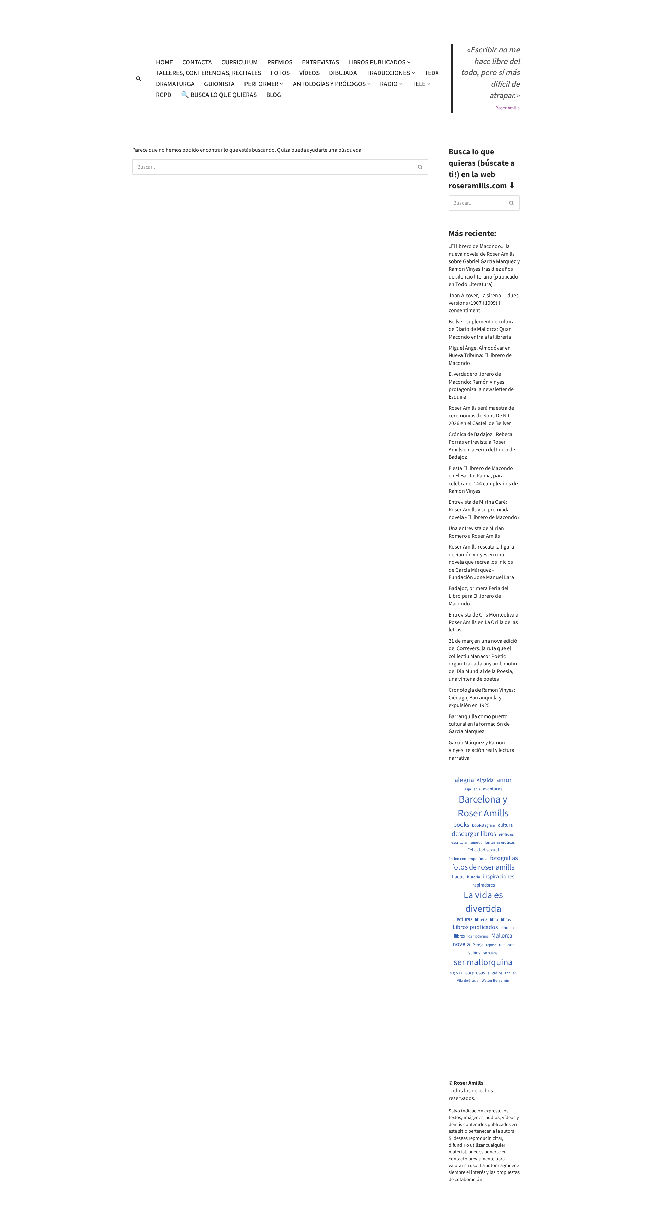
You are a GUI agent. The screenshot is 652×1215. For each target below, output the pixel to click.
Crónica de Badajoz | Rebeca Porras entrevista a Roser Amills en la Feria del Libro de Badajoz (482, 446)
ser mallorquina (483, 962)
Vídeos (309, 73)
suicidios (495, 973)
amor (504, 780)
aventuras (492, 789)
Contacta (197, 62)
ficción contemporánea (468, 859)
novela (461, 944)
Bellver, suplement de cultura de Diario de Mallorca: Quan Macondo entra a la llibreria (482, 329)
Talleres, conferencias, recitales (208, 73)
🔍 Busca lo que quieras (219, 95)
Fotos (280, 73)
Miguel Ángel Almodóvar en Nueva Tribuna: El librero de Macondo (480, 355)
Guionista (219, 84)
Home (164, 62)
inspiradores (483, 885)
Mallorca (501, 936)
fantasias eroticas (500, 842)
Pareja (478, 945)
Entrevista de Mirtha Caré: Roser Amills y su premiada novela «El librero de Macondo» (484, 509)
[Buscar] (138, 78)
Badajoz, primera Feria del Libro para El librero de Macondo (478, 596)
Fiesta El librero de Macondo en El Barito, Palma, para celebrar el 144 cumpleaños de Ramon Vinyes (483, 480)
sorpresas (475, 972)
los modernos (478, 936)
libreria (481, 920)
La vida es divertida (483, 902)
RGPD (163, 95)
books (461, 825)
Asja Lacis (472, 789)
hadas (458, 877)
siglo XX (456, 973)
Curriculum (239, 62)
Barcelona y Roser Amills (483, 807)
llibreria (507, 928)
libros (506, 920)
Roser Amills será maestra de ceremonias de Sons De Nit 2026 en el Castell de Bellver (481, 415)
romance (506, 945)
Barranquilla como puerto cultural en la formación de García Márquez (479, 724)
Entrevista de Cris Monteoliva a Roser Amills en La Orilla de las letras (483, 622)
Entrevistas (320, 62)
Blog (273, 95)
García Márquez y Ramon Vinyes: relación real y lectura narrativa (481, 750)
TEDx (431, 73)
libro (494, 920)
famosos (475, 842)
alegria (464, 780)
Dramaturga (175, 84)
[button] (409, 62)
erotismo (506, 835)
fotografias (504, 858)
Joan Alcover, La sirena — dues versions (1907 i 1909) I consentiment (484, 303)
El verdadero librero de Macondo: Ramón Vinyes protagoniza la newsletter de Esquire (481, 385)
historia (473, 877)
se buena (490, 953)
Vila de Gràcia (468, 980)
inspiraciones (498, 877)
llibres (459, 936)
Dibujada (343, 73)
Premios (279, 62)
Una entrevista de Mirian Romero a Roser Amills (476, 532)
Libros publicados (475, 927)
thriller (510, 973)
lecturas (463, 919)
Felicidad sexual (483, 850)
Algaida (485, 780)
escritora (459, 842)
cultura (505, 825)
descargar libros (474, 834)
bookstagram (483, 825)
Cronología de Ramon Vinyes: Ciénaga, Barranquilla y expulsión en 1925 (482, 697)
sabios (474, 953)
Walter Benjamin (495, 980)
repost (491, 944)
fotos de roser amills (483, 867)
